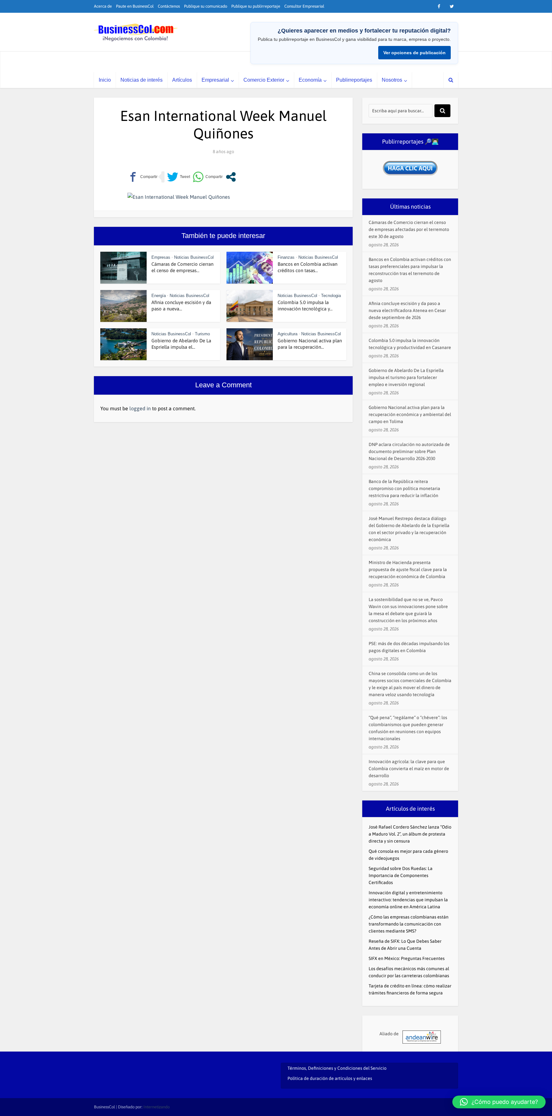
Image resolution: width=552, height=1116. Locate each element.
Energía (158, 295)
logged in (140, 408)
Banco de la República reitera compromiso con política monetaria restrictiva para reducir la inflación (404, 488)
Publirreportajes (354, 80)
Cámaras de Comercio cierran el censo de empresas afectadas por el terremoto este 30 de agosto (409, 229)
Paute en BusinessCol (135, 6)
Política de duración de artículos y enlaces (330, 1078)
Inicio (105, 80)
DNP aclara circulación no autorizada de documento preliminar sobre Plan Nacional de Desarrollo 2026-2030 (409, 451)
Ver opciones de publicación (414, 52)
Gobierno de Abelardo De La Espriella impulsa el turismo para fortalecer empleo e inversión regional (406, 377)
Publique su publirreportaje (255, 6)
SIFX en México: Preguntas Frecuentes (407, 958)
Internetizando (156, 1107)
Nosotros (392, 80)
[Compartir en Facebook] (142, 176)
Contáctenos (169, 6)
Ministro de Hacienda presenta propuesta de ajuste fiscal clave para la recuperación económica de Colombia (408, 569)
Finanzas (286, 257)
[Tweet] (178, 176)
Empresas (160, 257)
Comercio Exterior (263, 80)
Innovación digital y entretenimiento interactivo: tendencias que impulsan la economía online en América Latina (408, 899)
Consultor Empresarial (304, 6)
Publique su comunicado (205, 6)
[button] (499, 1102)
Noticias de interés (141, 80)
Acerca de (103, 6)
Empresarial (215, 80)
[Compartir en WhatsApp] (208, 176)
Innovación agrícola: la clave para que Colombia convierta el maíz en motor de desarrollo (409, 768)
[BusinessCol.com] (136, 33)
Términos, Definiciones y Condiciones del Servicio (337, 1068)
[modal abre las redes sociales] (230, 176)
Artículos (182, 80)
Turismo (202, 333)
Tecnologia (331, 295)
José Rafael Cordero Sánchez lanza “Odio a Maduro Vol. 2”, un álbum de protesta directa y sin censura (410, 834)
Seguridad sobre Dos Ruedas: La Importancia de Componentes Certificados (401, 875)
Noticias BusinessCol (194, 257)
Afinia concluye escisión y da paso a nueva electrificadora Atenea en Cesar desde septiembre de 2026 (407, 310)
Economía (310, 80)
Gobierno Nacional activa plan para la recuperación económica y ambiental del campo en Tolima (410, 414)
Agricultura (287, 333)
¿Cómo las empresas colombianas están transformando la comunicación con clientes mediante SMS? (408, 924)
